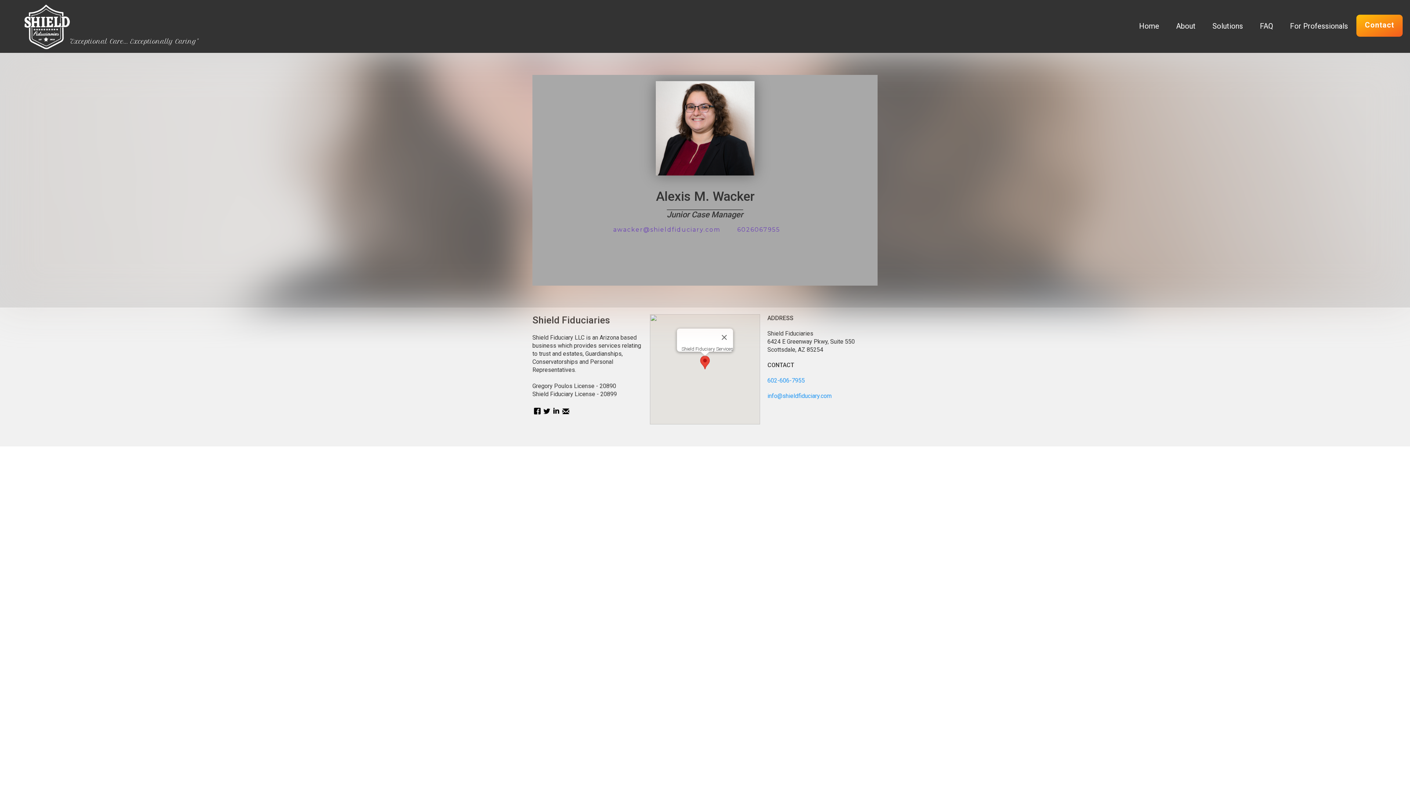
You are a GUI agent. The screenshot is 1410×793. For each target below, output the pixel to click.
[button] (705, 362)
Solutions (1227, 26)
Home (1149, 26)
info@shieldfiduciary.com (799, 395)
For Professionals (1319, 26)
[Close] (724, 337)
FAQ (1266, 26)
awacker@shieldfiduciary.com (666, 229)
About (1186, 26)
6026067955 (758, 229)
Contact (1379, 25)
